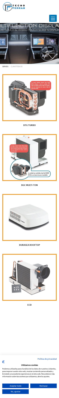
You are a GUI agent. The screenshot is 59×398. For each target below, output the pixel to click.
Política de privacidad (47, 359)
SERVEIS (5, 66)
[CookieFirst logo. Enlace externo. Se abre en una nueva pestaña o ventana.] (3, 362)
